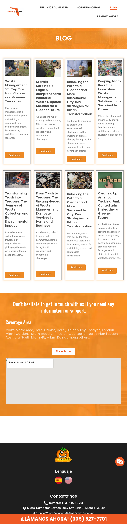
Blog (113, 7)
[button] (66, 503)
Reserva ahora (107, 16)
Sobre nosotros (89, 7)
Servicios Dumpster (54, 7)
